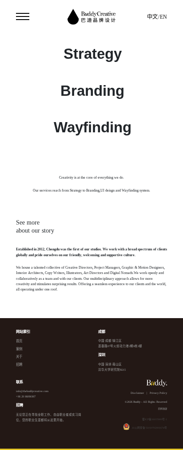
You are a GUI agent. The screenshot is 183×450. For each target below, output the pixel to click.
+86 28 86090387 (26, 396)
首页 (19, 341)
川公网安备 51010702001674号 (149, 427)
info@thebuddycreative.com (32, 391)
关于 (19, 357)
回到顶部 (162, 409)
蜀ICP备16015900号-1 (154, 419)
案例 (19, 349)
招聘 (19, 365)
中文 (152, 17)
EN (163, 17)
